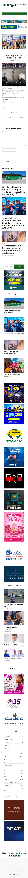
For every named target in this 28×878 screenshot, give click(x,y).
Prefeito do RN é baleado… (14, 645)
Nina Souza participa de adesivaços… (13, 376)
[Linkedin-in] (14, 874)
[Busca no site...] (19, 267)
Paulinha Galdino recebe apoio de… (13, 628)
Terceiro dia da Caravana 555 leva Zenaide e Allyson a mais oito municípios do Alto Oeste (13, 223)
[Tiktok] (17, 874)
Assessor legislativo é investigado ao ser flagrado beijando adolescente (12, 249)
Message (4, 131)
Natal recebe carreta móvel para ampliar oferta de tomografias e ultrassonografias (13, 191)
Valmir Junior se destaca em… (13, 606)
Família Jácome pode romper (12, 660)
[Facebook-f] (11, 874)
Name (3, 147)
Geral (4, 108)
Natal (3, 184)
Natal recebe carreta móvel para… (12, 312)
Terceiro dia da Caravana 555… (14, 335)
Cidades (4, 215)
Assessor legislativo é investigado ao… (12, 353)
